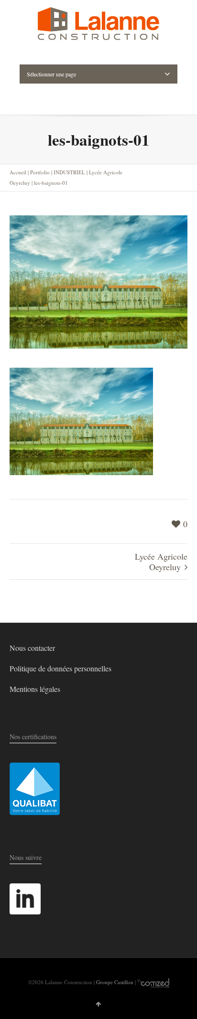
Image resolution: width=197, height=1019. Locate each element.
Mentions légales (35, 689)
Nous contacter (32, 648)
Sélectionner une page (51, 74)
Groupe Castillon (114, 982)
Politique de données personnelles (60, 668)
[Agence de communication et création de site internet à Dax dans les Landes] (153, 982)
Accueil (18, 172)
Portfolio (40, 172)
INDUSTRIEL (69, 172)
